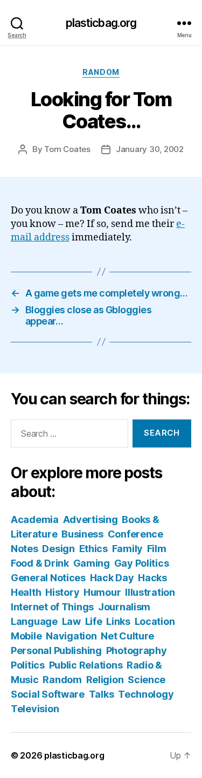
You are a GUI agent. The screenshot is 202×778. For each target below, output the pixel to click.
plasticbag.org (101, 23)
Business (82, 534)
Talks (101, 694)
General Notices (48, 577)
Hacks (152, 577)
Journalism (124, 606)
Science (146, 679)
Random (100, 72)
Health (26, 592)
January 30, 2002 (150, 149)
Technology (145, 694)
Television (35, 708)
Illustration (150, 592)
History (62, 592)
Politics (28, 665)
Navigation (71, 636)
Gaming (91, 563)
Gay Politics (141, 563)
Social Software (48, 694)
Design (58, 548)
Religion (105, 679)
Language (34, 621)
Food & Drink (40, 563)
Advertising (90, 519)
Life (93, 621)
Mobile (26, 636)
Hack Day (112, 577)
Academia (35, 519)
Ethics (93, 548)
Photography (136, 650)
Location (155, 621)
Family (127, 548)
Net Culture (127, 636)
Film (156, 548)
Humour (102, 592)
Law (71, 621)
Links (118, 621)
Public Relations (86, 665)
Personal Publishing (56, 650)
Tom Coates (67, 149)
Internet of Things (52, 606)
